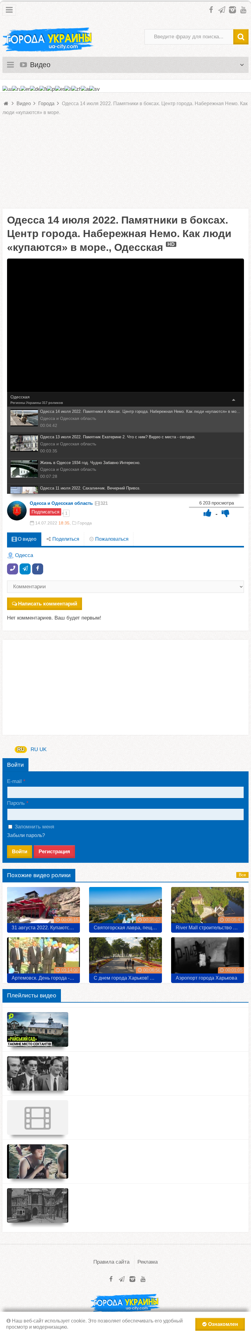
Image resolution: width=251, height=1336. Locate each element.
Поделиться (65, 539)
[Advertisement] (125, 166)
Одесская (20, 396)
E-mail (14, 781)
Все (242, 875)
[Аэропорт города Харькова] (207, 957)
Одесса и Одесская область (61, 503)
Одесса (24, 555)
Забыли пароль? (26, 835)
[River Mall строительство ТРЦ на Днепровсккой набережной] (207, 907)
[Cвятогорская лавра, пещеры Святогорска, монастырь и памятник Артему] (125, 907)
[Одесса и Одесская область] (17, 510)
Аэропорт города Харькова (206, 978)
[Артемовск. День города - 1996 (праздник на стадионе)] (43, 957)
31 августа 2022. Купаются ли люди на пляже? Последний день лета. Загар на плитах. (46, 927)
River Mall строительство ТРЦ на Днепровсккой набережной (210, 927)
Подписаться (45, 511)
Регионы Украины (25, 403)
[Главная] (6, 103)
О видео (26, 539)
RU (20, 749)
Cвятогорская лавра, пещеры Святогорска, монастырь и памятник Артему (128, 927)
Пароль (16, 803)
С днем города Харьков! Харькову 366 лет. (128, 978)
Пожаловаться (111, 539)
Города (84, 522)
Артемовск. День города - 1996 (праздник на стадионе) (46, 978)
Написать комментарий (47, 604)
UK (43, 749)
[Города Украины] (48, 40)
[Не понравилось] (225, 513)
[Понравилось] (207, 513)
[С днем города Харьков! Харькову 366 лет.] (125, 957)
